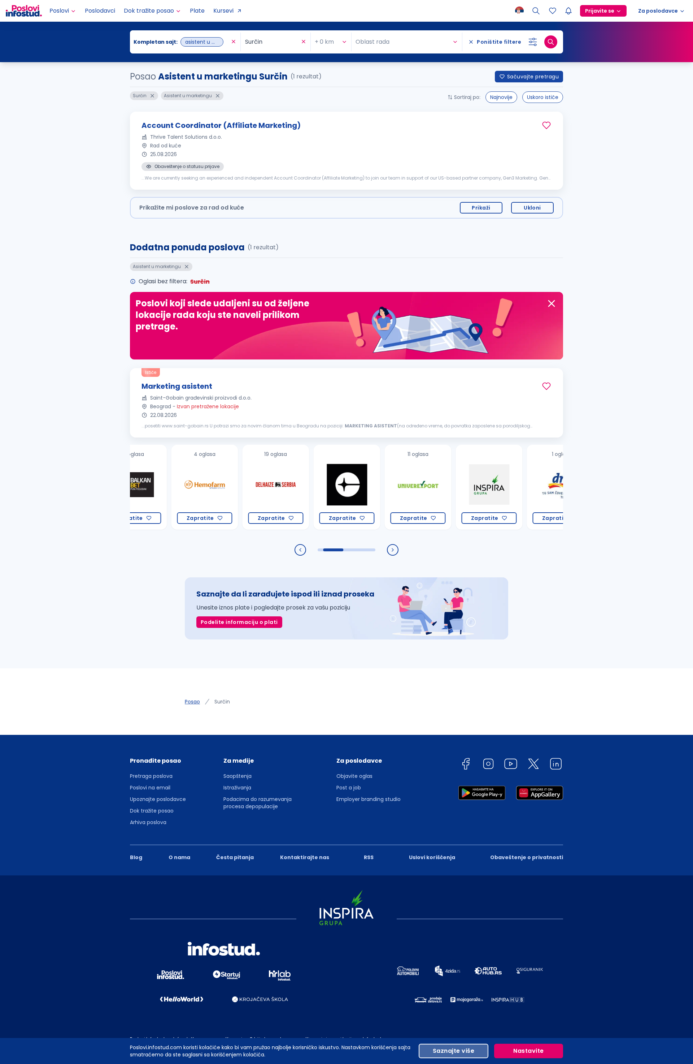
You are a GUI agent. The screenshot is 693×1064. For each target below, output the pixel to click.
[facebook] (465, 765)
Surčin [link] (222, 701)
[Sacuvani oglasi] (553, 11)
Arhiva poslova (148, 822)
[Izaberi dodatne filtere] (533, 42)
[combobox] (181, 42)
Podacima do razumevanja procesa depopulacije (257, 803)
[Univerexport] (393, 487)
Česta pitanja (235, 857)
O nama (179, 857)
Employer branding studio (368, 799)
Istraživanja (237, 787)
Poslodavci (100, 11)
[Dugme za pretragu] (550, 41)
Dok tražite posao (152, 810)
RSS (369, 857)
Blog (136, 857)
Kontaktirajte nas (304, 857)
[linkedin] (556, 765)
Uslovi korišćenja (432, 857)
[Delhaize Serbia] (251, 487)
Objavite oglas (354, 776)
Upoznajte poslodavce (158, 799)
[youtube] (511, 765)
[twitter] (533, 765)
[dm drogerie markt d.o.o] (535, 487)
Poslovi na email (150, 787)
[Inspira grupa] (464, 487)
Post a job (348, 787)
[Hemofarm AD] (180, 487)
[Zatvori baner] (551, 303)
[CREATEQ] (322, 487)
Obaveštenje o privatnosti (526, 857)
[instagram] (488, 765)
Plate (197, 11)
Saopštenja (237, 776)
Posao (192, 701)
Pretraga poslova (151, 776)
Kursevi (223, 11)
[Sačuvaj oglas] (546, 125)
